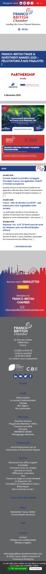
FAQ (23, 523)
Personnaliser (36, 569)
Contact (23, 533)
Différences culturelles (23, 473)
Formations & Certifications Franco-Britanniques (23, 485)
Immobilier (23, 465)
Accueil (6, 38)
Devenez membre (23, 421)
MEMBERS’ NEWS (23, 431)
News (14, 38)
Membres (23, 416)
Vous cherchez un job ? (23, 489)
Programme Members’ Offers (23, 423)
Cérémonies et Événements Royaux (23, 450)
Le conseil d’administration (23, 400)
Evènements (23, 442)
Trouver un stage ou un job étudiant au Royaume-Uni (23, 480)
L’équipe (23, 403)
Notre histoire (23, 397)
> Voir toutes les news (23, 246)
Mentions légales (23, 542)
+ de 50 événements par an (23, 447)
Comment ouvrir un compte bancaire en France (23, 469)
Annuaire (23, 429)
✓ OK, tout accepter (18, 568)
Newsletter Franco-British (23, 512)
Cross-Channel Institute (23, 497)
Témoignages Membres (23, 434)
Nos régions (23, 405)
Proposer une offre (23, 426)
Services (23, 458)
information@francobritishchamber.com (25, 310)
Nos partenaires (23, 408)
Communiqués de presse (23, 514)
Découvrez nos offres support (23, 462)
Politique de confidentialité (23, 540)
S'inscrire (23, 287)
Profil (23, 393)
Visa (23, 476)
